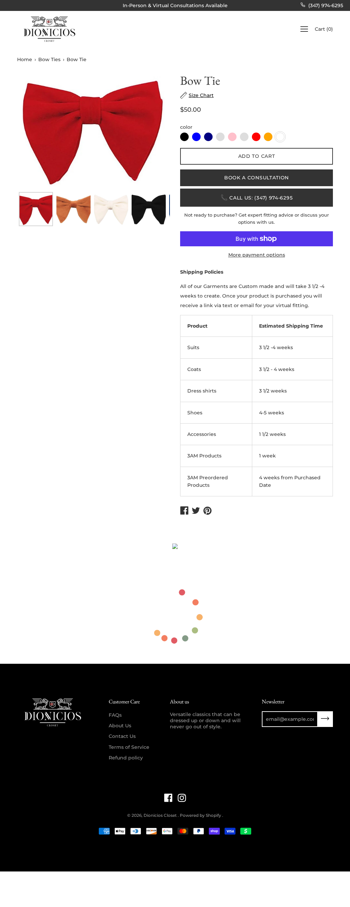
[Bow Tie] (36, 209)
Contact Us (122, 736)
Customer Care (124, 701)
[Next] (153, 130)
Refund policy (126, 758)
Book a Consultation (256, 178)
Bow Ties (49, 59)
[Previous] (34, 130)
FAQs (115, 715)
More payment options (256, 255)
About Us (120, 726)
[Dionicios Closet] (49, 29)
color (186, 127)
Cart (324, 29)
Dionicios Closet (161, 815)
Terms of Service (129, 747)
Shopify (213, 815)
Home (24, 59)
